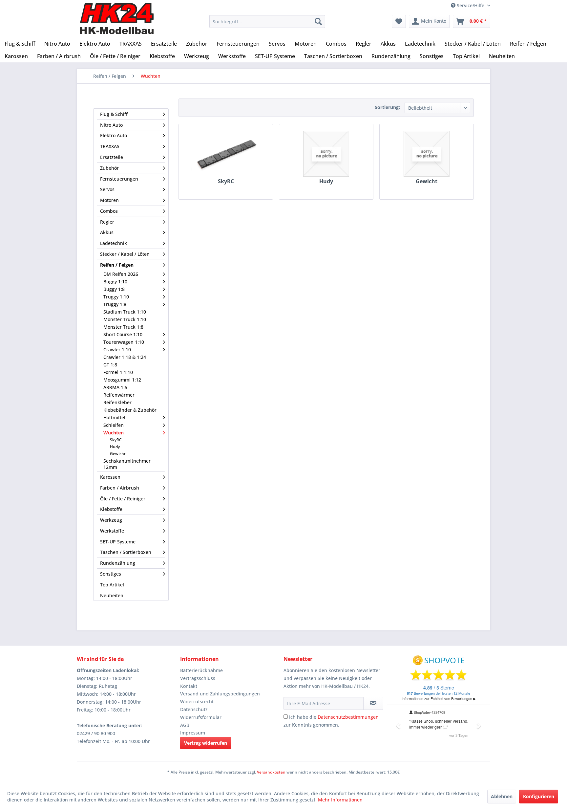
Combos (109, 211)
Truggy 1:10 (116, 297)
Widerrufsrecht (197, 701)
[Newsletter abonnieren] (373, 703)
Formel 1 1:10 (118, 372)
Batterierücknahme (201, 670)
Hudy (115, 446)
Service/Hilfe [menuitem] (470, 5)
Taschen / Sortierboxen (125, 552)
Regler (107, 222)
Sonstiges (110, 574)
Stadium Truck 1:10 (124, 312)
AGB (184, 725)
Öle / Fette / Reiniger (122, 498)
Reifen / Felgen (117, 265)
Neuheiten (111, 595)
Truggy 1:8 (114, 304)
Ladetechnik (113, 243)
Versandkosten (271, 772)
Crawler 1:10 (117, 349)
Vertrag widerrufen (205, 743)
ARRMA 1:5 (115, 387)
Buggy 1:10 (115, 281)
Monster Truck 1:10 (124, 319)
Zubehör (109, 168)
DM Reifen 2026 (120, 274)
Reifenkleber (117, 402)
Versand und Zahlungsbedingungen (220, 693)
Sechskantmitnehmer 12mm (127, 464)
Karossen (110, 477)
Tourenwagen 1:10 (123, 342)
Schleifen (113, 425)
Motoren (109, 200)
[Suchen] (318, 21)
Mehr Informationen (340, 800)
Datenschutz (194, 709)
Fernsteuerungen (119, 179)
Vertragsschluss (197, 678)
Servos (107, 189)
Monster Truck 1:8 (123, 327)
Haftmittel (114, 417)
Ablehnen (502, 796)
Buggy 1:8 (114, 289)
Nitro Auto (111, 125)
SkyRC (116, 440)
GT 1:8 (110, 364)
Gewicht (118, 453)
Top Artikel (112, 584)
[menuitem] (267, 21)
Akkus (107, 232)
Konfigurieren (538, 796)
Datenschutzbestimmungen (348, 717)
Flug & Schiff (114, 114)
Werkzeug (111, 520)
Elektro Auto (113, 135)
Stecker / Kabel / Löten (125, 254)
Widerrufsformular (200, 717)
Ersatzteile (111, 157)
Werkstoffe (112, 531)
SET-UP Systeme (118, 541)
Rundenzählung (117, 563)
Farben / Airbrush (119, 488)
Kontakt (188, 686)
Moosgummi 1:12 (122, 380)
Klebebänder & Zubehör (130, 410)
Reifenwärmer (119, 395)
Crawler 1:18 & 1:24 (124, 357)
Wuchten (113, 432)
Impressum (192, 733)
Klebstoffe (111, 509)
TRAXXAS (109, 146)
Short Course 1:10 (122, 334)
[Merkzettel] (399, 21)
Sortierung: (387, 107)
